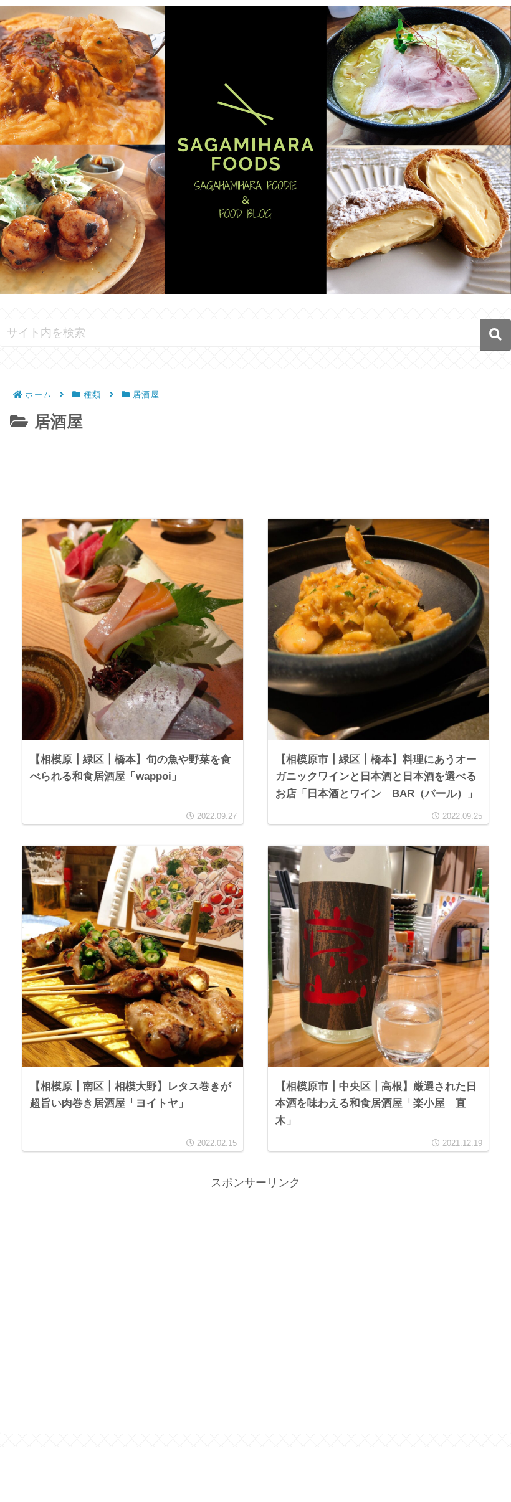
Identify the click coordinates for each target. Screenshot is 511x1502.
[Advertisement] (255, 471)
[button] (495, 335)
